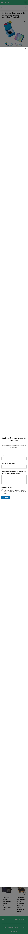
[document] (14, 467)
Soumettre (6, 497)
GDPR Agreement (7, 487)
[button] (25, 48)
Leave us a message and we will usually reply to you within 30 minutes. (13, 472)
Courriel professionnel (8, 463)
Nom (2, 455)
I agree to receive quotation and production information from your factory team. (15, 491)
